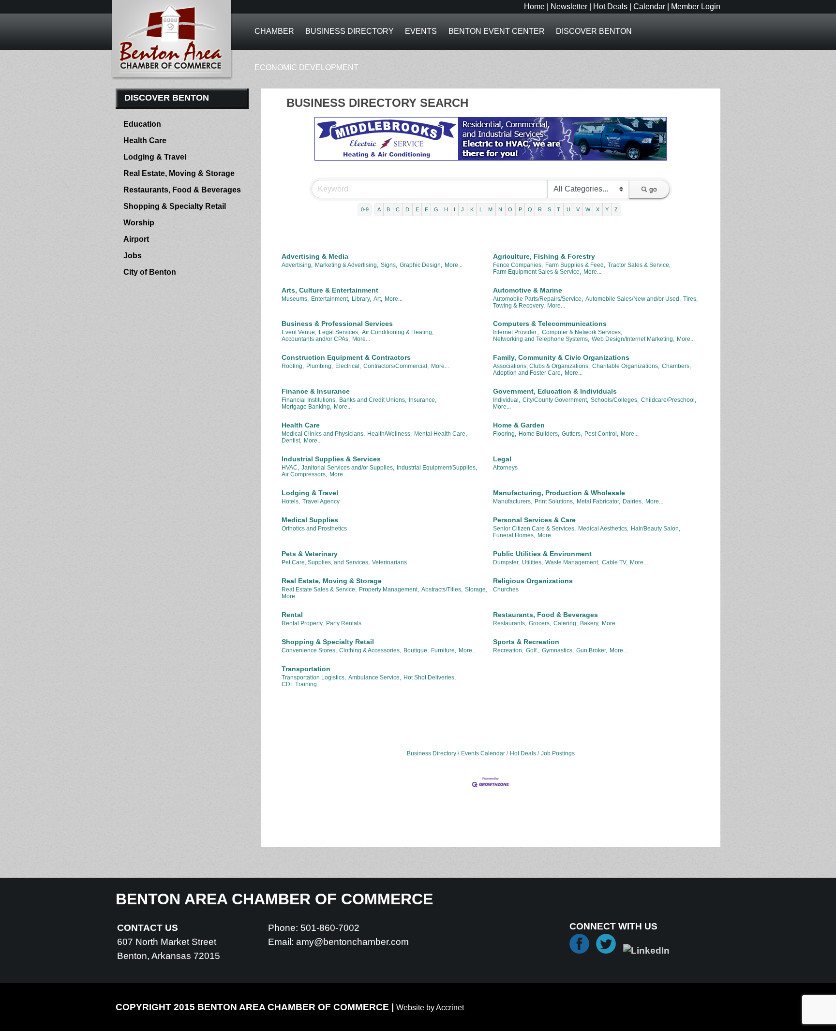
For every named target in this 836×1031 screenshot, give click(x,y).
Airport (136, 239)
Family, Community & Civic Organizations (561, 357)
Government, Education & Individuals (555, 391)
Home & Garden (519, 425)
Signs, (389, 265)
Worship (138, 223)
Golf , (532, 650)
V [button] (578, 209)
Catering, (565, 623)
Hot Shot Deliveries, (429, 677)
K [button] (472, 209)
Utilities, (532, 562)
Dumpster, (506, 562)
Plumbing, (319, 366)
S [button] (549, 209)
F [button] (426, 209)
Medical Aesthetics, (603, 528)
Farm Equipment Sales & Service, (537, 271)
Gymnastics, (558, 650)
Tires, (690, 298)
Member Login (695, 6)
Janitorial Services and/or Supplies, (347, 467)
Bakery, (589, 623)
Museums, (295, 298)
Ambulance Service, (374, 677)
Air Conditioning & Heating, (397, 332)
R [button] (540, 209)
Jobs (132, 255)
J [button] (462, 209)
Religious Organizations (533, 581)
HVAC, (290, 467)
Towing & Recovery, (519, 305)
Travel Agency (321, 501)
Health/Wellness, (389, 433)
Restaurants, (509, 623)
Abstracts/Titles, (442, 589)
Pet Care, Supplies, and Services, (326, 562)
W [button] (587, 209)
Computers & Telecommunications (550, 323)
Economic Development (306, 67)
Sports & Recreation (526, 642)
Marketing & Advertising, (346, 265)
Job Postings (558, 753)
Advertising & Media (315, 256)
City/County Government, (555, 400)
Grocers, (540, 623)
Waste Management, (572, 562)
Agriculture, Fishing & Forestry (544, 256)
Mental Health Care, (440, 433)
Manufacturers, (512, 501)
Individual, (506, 400)
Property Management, (389, 589)
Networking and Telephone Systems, (541, 339)
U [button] (568, 209)
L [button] (480, 209)
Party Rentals (343, 623)
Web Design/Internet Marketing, (633, 339)
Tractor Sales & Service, (639, 265)
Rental (292, 615)
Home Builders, (539, 433)
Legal (502, 459)
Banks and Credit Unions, (372, 400)
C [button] (398, 209)
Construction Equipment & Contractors (346, 357)
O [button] (510, 209)
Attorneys (505, 467)
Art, (377, 298)
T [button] (558, 209)
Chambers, (676, 366)
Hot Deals (610, 6)
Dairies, (633, 501)
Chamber (274, 31)
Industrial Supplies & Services (331, 459)
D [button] (407, 209)
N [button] (500, 209)
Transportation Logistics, (314, 677)
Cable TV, (614, 562)
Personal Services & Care (534, 520)
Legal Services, (339, 332)
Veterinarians (389, 562)
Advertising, (297, 265)
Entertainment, (330, 298)
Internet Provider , (516, 332)
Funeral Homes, (514, 535)
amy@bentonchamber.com (352, 942)
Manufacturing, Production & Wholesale (559, 493)
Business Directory (349, 31)
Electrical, (348, 366)
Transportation (306, 669)
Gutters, (572, 433)
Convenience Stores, (309, 650)
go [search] (653, 189)
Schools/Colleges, (615, 400)
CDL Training (299, 684)
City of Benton (149, 272)
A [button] (379, 209)
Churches (506, 589)
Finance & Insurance (316, 391)
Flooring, (504, 433)
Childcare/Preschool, (668, 400)
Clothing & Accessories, (370, 650)
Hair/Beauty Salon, (655, 528)
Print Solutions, (554, 501)
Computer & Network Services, (582, 332)
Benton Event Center (496, 31)
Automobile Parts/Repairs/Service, (538, 298)
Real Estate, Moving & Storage (332, 581)
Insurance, (422, 400)
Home (534, 6)
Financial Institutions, (309, 400)
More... (454, 265)
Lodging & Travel (310, 493)
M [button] (490, 209)
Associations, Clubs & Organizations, (541, 366)
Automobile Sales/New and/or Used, (633, 298)
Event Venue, (299, 332)
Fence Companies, (518, 265)
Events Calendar (483, 753)
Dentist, (291, 440)
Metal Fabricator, (598, 501)
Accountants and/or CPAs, (316, 339)
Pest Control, (601, 433)
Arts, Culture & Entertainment (330, 290)
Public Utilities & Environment (542, 554)
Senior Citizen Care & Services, (534, 528)
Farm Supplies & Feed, (575, 265)
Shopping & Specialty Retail (328, 642)
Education (142, 124)
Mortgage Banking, (306, 406)
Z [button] (616, 209)
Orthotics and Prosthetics (314, 528)
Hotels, (291, 501)
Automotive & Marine (527, 290)
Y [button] (607, 209)
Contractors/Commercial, (396, 366)
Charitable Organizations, (625, 366)
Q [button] (530, 209)
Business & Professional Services (337, 323)
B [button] (388, 209)
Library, (361, 298)
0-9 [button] (365, 209)
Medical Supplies (310, 520)
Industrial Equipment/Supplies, (437, 467)
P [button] (520, 209)
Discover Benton (594, 31)
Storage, (476, 589)
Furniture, (443, 650)
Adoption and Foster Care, (527, 372)
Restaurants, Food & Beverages (545, 615)
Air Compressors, (304, 474)
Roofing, (293, 366)
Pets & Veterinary (310, 554)
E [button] (417, 209)
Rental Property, (303, 623)
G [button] (436, 209)
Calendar (649, 6)
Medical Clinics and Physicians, (323, 433)
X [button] (597, 209)
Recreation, (508, 650)
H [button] (446, 209)
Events (421, 31)
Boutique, (416, 650)
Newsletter (569, 6)
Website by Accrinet (430, 1007)
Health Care (301, 425)
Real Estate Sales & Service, (319, 589)
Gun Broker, (591, 650)
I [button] (454, 209)
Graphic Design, (421, 265)
